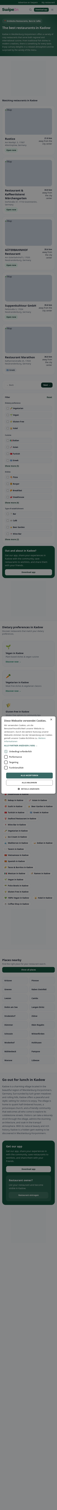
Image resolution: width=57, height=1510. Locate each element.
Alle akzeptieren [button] (29, 775)
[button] (28, 745)
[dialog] (28, 755)
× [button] (51, 720)
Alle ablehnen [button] (29, 782)
